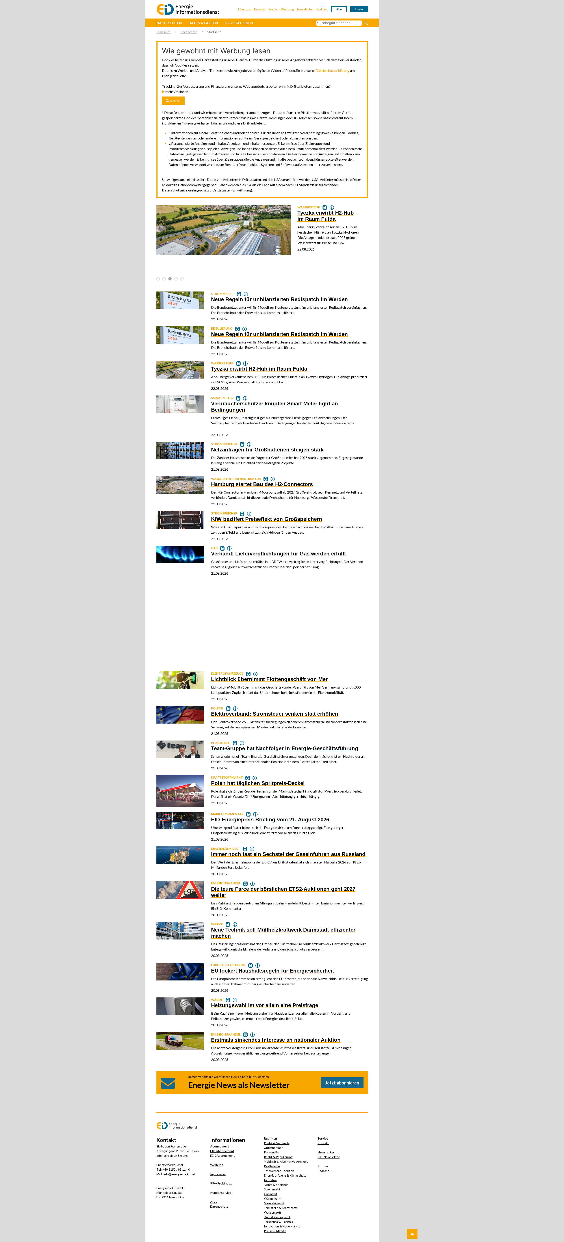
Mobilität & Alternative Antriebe (286, 1161)
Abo (339, 9)
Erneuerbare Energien (279, 1171)
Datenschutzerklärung (332, 70)
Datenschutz (219, 1206)
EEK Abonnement (222, 1155)
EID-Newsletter (328, 1157)
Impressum (218, 1174)
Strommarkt (272, 1189)
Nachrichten (169, 23)
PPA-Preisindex (221, 1183)
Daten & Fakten (203, 23)
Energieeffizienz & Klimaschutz (285, 1175)
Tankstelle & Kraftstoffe (281, 1208)
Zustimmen (173, 100)
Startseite (163, 32)
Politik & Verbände (276, 1143)
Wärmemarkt (273, 1198)
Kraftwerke (272, 1166)
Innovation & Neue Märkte (282, 1226)
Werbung (287, 9)
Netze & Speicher (276, 1184)
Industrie (270, 1180)
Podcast (322, 9)
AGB (213, 1202)
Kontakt (259, 9)
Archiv (273, 9)
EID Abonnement (222, 1151)
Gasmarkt (270, 1194)
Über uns (244, 9)
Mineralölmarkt (274, 1203)
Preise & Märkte (275, 1231)
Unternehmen (273, 1147)
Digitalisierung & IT (277, 1217)
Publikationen (238, 23)
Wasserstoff (272, 1212)
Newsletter (305, 9)
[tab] (158, 278)
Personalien (272, 1152)
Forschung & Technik (278, 1221)
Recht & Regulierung (278, 1157)
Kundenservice (220, 1192)
